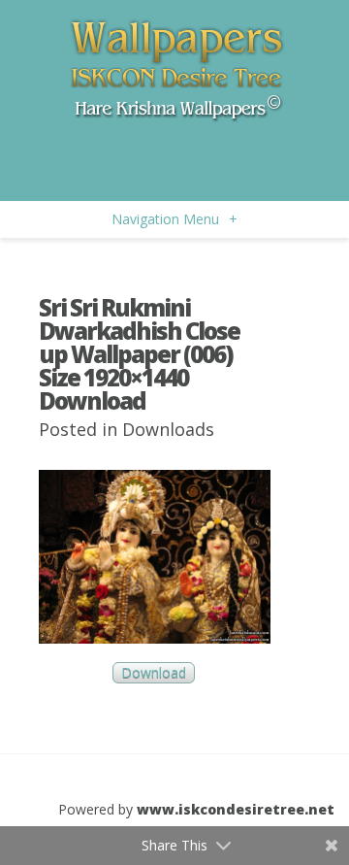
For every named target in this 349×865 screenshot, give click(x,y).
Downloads (168, 429)
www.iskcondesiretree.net (235, 809)
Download (153, 673)
